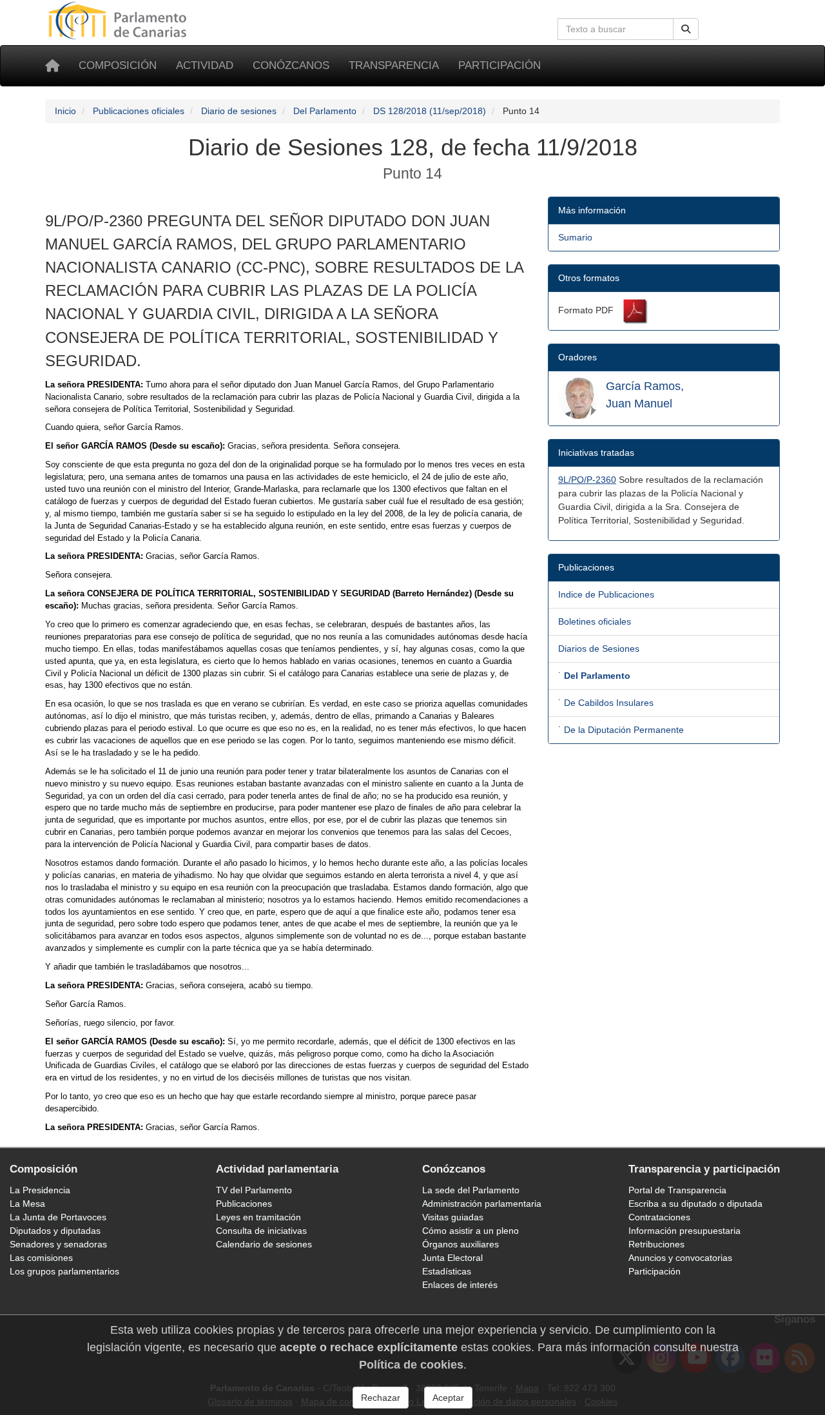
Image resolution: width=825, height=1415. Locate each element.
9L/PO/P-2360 (587, 479)
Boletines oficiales (594, 621)
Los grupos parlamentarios (64, 1271)
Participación (499, 65)
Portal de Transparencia (677, 1190)
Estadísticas (446, 1271)
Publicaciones (244, 1203)
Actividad (204, 65)
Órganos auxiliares (460, 1244)
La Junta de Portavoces (58, 1217)
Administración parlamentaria (481, 1203)
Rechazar (380, 1397)
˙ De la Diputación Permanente (621, 730)
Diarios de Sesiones (598, 648)
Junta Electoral (452, 1258)
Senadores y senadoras (58, 1244)
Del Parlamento (324, 111)
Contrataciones (659, 1217)
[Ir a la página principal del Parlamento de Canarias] (119, 20)
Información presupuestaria (684, 1230)
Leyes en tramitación (258, 1217)
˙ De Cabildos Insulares (606, 703)
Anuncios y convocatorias (680, 1258)
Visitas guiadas (452, 1217)
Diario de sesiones (239, 111)
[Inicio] (52, 66)
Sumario (575, 237)
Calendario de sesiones (264, 1244)
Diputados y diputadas (55, 1230)
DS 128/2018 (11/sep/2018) (429, 111)
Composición (118, 65)
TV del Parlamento (254, 1190)
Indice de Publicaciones (606, 594)
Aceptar (448, 1397)
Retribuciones (656, 1244)
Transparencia (394, 65)
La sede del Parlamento (470, 1190)
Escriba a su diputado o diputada (695, 1203)
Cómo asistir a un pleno (470, 1230)
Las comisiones (41, 1258)
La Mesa (27, 1203)
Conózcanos (291, 65)
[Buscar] (686, 29)
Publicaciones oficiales (138, 111)
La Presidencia (40, 1190)
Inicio (65, 111)
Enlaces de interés (460, 1285)
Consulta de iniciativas (261, 1230)
